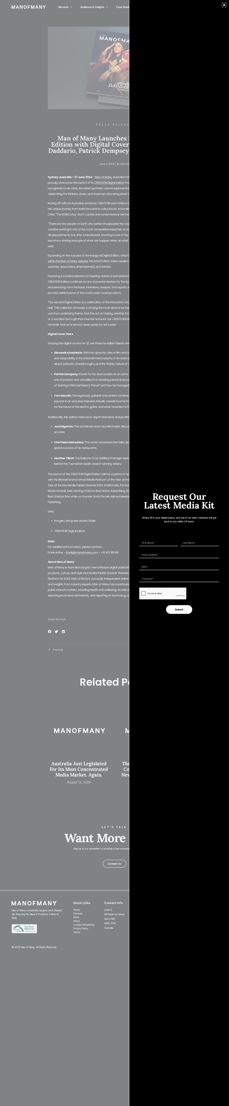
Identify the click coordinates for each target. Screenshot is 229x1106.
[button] (224, 5)
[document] (114, 553)
